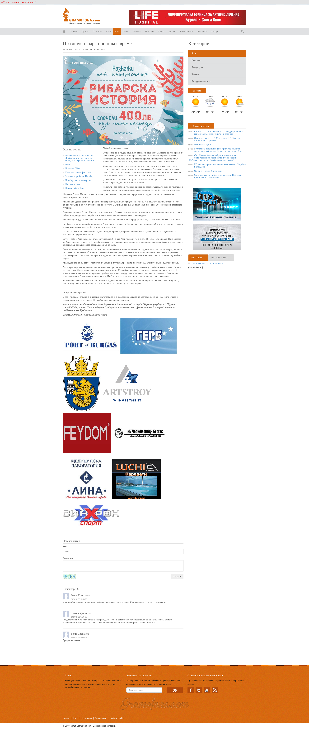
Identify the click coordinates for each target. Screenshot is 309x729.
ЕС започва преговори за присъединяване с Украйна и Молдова (220, 165)
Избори (214, 31)
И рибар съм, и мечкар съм (78, 180)
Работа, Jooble (117, 717)
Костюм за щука (73, 184)
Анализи (137, 31)
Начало (66, 717)
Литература (197, 67)
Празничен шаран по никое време (207, 262)
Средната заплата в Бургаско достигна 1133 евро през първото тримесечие (217, 176)
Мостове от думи (202, 144)
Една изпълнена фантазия (78, 172)
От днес (74, 31)
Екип (75, 717)
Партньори (86, 717)
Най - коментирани (219, 257)
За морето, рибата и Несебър (79, 176)
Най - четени (196, 257)
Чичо (67, 164)
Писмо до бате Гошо (75, 187)
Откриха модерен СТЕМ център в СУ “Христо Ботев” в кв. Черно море (217, 139)
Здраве (171, 31)
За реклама (100, 717)
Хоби (194, 53)
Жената (195, 74)
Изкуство (196, 60)
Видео (161, 31)
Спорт (126, 31)
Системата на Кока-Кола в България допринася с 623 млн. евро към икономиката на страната (219, 132)
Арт (117, 31)
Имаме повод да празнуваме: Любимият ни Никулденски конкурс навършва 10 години (79, 158)
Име (65, 546)
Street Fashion (186, 31)
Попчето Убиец (73, 168)
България (97, 31)
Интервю (149, 31)
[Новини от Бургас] (84, 16)
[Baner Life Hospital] (187, 17)
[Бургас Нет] (217, 205)
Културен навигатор (201, 81)
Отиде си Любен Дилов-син (208, 170)
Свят (108, 31)
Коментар (68, 557)
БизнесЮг (202, 31)
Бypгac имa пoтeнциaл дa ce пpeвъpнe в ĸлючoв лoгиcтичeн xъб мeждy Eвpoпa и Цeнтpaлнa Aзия (218, 150)
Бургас (85, 31)
